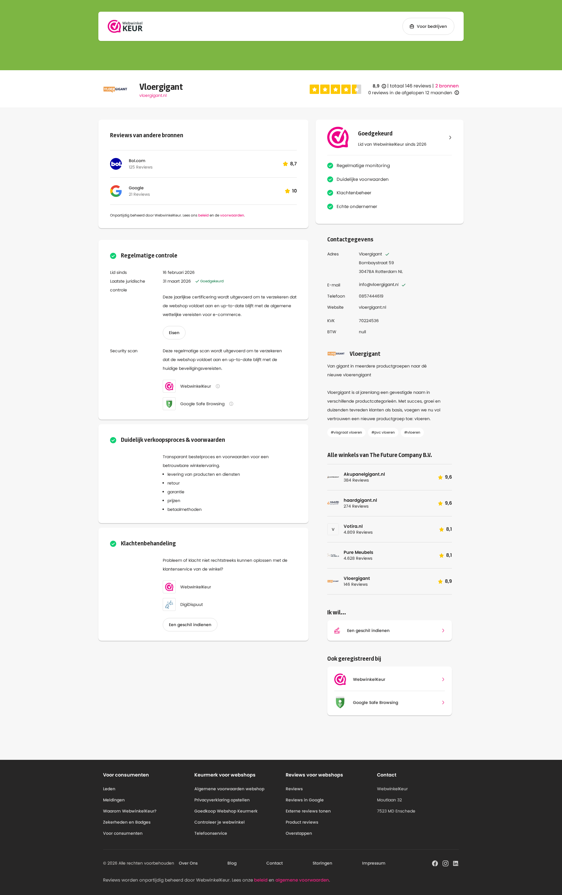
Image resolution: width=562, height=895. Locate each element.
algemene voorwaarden (302, 880)
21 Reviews (139, 194)
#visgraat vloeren (346, 432)
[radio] (314, 89)
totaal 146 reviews (410, 86)
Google (136, 188)
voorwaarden (232, 215)
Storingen (322, 863)
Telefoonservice (210, 833)
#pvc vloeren (383, 432)
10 (294, 191)
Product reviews (302, 822)
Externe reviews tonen (308, 811)
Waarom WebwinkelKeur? (130, 811)
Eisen (174, 333)
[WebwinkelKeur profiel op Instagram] (445, 863)
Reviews (294, 789)
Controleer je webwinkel (219, 822)
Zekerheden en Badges (126, 822)
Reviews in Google (305, 800)
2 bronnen (447, 86)
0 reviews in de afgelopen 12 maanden (410, 93)
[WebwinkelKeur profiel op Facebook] (435, 863)
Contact (274, 863)
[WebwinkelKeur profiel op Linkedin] (456, 863)
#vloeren (412, 432)
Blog (232, 863)
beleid (203, 215)
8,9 (379, 86)
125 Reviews (141, 167)
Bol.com (137, 161)
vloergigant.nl (153, 95)
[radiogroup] (335, 89)
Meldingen (114, 800)
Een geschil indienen (190, 625)
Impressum (373, 863)
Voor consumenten (123, 833)
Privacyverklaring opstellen (222, 800)
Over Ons (188, 863)
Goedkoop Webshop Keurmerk (226, 811)
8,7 (293, 163)
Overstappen (299, 833)
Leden (109, 789)
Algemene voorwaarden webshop (229, 789)
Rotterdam (386, 271)
